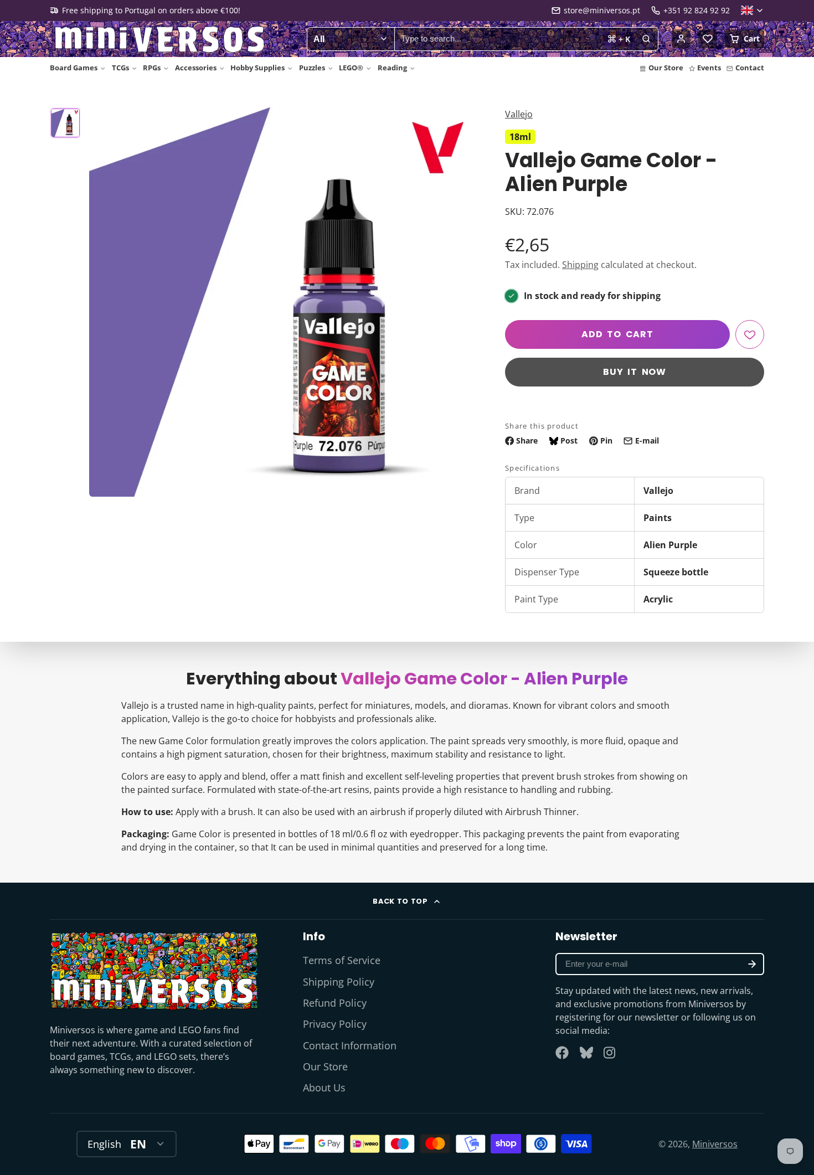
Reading (392, 68)
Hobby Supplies (257, 68)
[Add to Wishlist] (749, 334)
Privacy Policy (335, 1023)
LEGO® (351, 68)
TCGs (120, 68)
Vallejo (519, 114)
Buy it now (634, 371)
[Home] (160, 39)
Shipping (580, 265)
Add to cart (617, 334)
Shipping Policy (338, 981)
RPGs (152, 68)
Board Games (73, 68)
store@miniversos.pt (602, 10)
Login (681, 38)
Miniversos (715, 1144)
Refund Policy (335, 1002)
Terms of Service (341, 960)
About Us (324, 1087)
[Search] (646, 39)
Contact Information (349, 1045)
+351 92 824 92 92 (696, 10)
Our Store (665, 68)
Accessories (196, 68)
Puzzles (312, 68)
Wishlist (707, 38)
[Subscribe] (752, 964)
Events (709, 68)
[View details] (154, 970)
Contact (749, 68)
